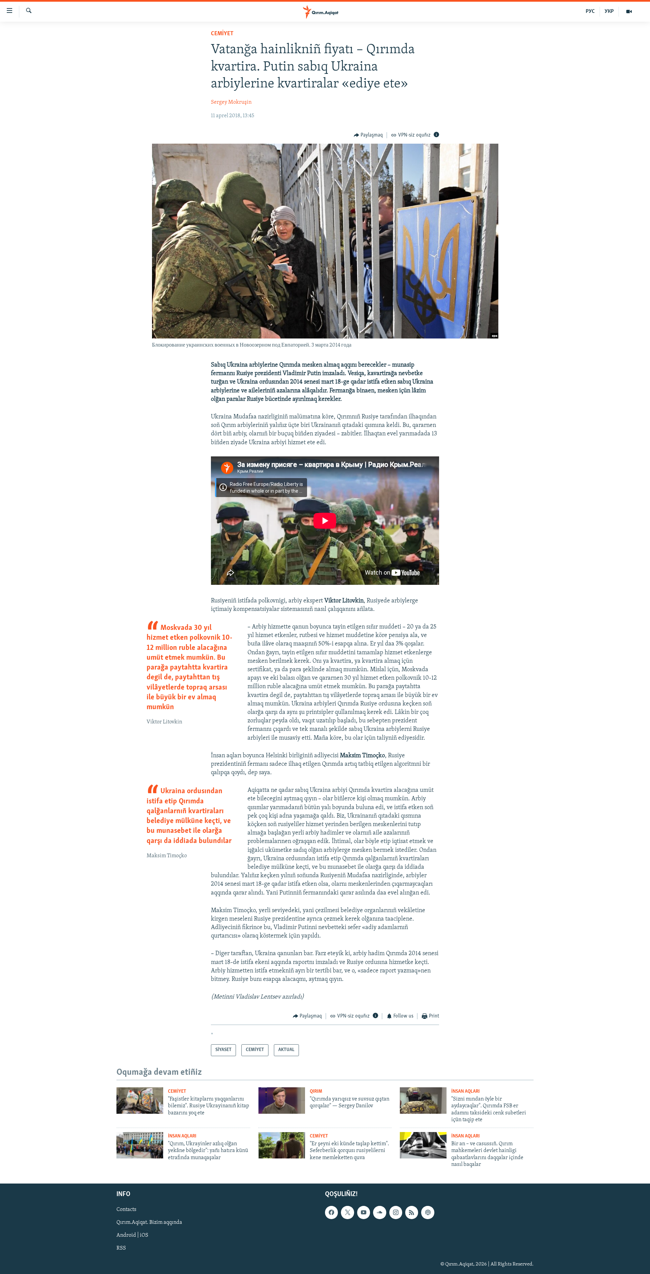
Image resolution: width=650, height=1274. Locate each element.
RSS (121, 1248)
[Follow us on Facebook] (331, 1212)
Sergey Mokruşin (231, 102)
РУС (590, 11)
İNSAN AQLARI (465, 1091)
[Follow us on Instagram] (395, 1212)
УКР (609, 11)
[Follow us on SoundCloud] (379, 1212)
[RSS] (411, 1212)
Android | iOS (132, 1235)
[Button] (368, 135)
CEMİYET (222, 34)
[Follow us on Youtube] (363, 1212)
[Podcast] (427, 1212)
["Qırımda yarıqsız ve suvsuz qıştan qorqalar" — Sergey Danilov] (281, 1100)
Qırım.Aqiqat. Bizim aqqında (149, 1223)
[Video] (629, 11)
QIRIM (316, 1091)
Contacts (126, 1210)
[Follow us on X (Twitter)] (347, 1212)
